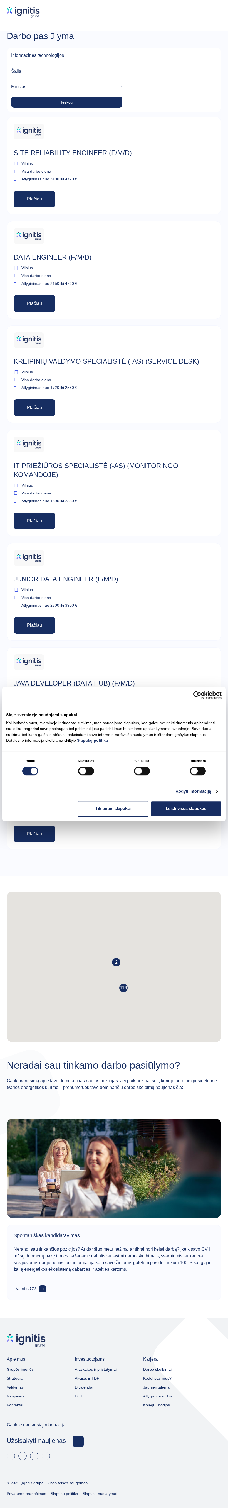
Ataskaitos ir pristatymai (96, 1369)
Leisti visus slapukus (186, 808)
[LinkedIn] (22, 1456)
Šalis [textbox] (16, 71)
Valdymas (15, 1387)
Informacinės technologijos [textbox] (37, 55)
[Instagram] (46, 1456)
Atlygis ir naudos (157, 1396)
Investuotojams (90, 1359)
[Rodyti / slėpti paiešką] (200, 12)
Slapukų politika (92, 740)
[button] (123, 988)
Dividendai (84, 1387)
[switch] (86, 771)
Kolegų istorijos (156, 1405)
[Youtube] (34, 1456)
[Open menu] (216, 12)
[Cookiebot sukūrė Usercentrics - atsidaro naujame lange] (197, 695)
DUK (79, 1396)
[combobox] (66, 55)
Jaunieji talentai (156, 1387)
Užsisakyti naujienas (36, 1440)
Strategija (15, 1378)
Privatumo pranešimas (26, 1493)
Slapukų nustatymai (100, 1493)
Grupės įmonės (20, 1369)
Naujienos (15, 1396)
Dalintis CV (25, 1288)
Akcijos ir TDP (87, 1378)
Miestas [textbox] (18, 86)
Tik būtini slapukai (113, 808)
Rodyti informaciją (193, 791)
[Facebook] (11, 1456)
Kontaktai (15, 1405)
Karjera (150, 1359)
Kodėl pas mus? (157, 1378)
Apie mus (16, 1359)
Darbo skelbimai (157, 1369)
